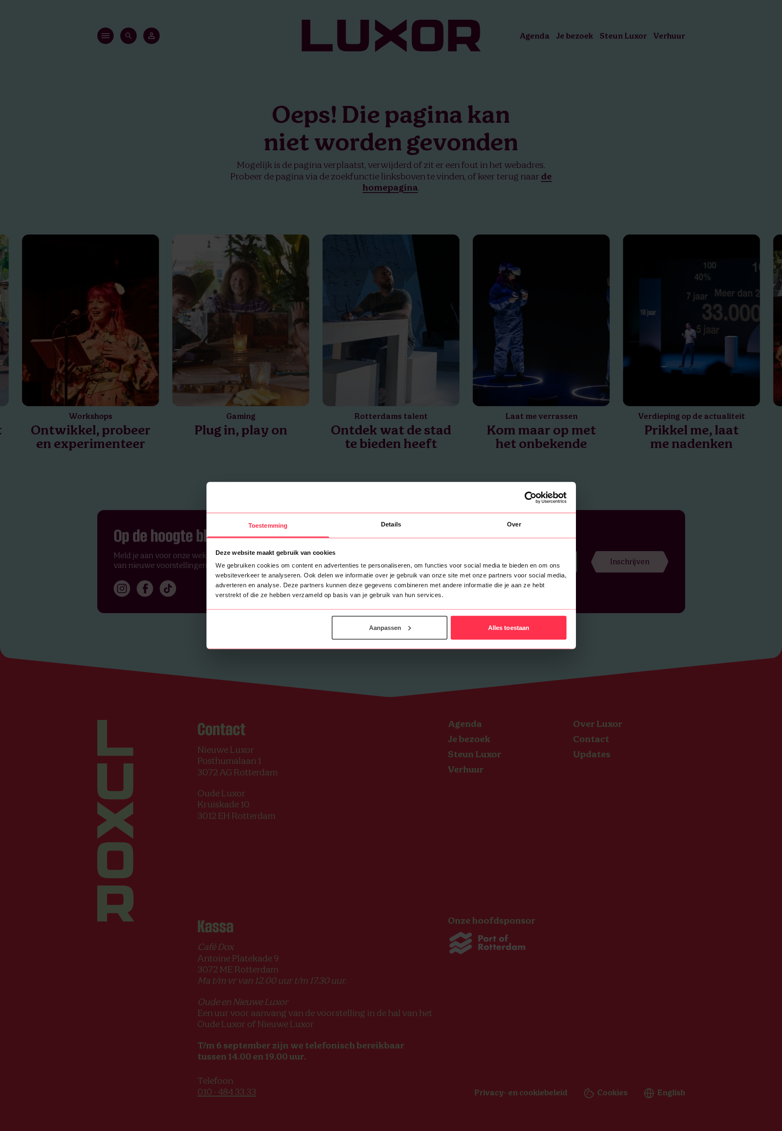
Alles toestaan (508, 627)
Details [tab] (391, 524)
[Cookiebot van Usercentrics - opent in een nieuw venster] (530, 497)
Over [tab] (514, 524)
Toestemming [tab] (267, 525)
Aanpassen (385, 627)
